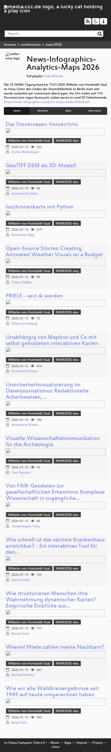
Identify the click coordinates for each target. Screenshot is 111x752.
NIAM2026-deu (67, 141)
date (68, 111)
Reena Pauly (20, 634)
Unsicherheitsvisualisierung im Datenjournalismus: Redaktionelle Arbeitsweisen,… (47, 391)
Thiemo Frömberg (24, 324)
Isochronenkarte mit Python (40, 207)
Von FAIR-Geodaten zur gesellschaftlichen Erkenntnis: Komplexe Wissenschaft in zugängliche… (55, 492)
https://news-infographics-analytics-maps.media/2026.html (47, 102)
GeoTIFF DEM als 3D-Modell (41, 166)
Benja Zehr (19, 723)
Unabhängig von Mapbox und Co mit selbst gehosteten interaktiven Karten (52, 340)
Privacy (97, 743)
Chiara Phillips (21, 282)
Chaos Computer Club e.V (26, 743)
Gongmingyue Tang (25, 526)
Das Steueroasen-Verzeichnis (42, 125)
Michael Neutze (23, 675)
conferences (31, 45)
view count (94, 111)
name (16, 111)
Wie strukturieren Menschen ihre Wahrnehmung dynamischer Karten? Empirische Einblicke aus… (51, 600)
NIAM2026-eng (67, 271)
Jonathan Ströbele (24, 194)
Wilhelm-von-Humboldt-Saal (29, 141)
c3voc (55, 747)
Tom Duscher (20, 473)
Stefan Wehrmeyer (25, 152)
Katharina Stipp (22, 235)
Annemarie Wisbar (24, 425)
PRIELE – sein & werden (34, 296)
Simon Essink (20, 580)
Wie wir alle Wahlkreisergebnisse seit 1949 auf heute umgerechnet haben (52, 692)
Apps (67, 743)
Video (48, 76)
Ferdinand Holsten (24, 371)
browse (10, 45)
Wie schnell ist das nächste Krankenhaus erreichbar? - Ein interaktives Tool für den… (55, 546)
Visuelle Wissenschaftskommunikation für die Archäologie (53, 442)
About (54, 743)
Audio (59, 76)
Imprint (81, 743)
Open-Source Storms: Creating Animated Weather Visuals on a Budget (54, 252)
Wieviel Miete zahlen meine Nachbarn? (55, 647)
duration (42, 111)
